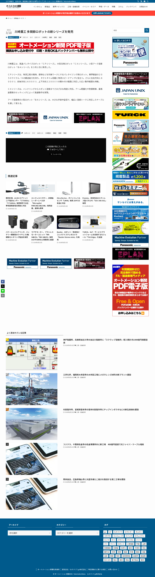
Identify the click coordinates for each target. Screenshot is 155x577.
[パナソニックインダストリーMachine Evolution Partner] (22, 267)
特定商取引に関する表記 (97, 569)
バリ (105, 544)
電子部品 (135, 560)
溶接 (55, 37)
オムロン (139, 532)
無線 (111, 556)
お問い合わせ (112, 569)
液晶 (143, 552)
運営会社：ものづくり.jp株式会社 (74, 569)
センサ (106, 540)
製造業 (143, 556)
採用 (113, 552)
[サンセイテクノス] (130, 208)
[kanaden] (130, 182)
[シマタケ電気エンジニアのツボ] (130, 157)
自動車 (135, 556)
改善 (131, 552)
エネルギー (129, 532)
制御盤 (115, 548)
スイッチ (129, 536)
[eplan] (89, 122)
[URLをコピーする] (3, 295)
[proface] (130, 220)
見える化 (107, 560)
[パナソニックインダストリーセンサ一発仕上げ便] (130, 66)
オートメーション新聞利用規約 (49, 569)
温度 (105, 556)
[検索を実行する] (146, 30)
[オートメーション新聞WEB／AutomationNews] (13, 6)
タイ (31, 37)
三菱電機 (130, 544)
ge (105, 532)
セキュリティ (139, 536)
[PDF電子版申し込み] (50, 52)
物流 (60, 37)
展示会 (106, 552)
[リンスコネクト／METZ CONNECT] (130, 169)
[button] (3, 281)
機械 (137, 552)
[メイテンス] (130, 144)
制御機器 (107, 548)
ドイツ (138, 540)
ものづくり (118, 532)
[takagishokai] (130, 195)
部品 (127, 560)
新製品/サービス (13, 37)
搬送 (50, 37)
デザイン (121, 540)
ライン (112, 544)
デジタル (130, 540)
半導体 (137, 548)
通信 (121, 560)
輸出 (115, 560)
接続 (119, 552)
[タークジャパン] (130, 118)
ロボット (37, 37)
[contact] (144, 1)
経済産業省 (126, 556)
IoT (110, 532)
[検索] (147, 1)
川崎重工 (44, 37)
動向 (130, 548)
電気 (142, 560)
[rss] (141, 1)
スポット (25, 37)
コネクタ (107, 536)
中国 (138, 544)
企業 (144, 544)
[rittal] (22, 122)
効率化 (123, 548)
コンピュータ (118, 536)
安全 (144, 548)
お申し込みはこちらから (102, 13)
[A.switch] (130, 233)
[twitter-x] (138, 1)
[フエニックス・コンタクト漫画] (130, 109)
